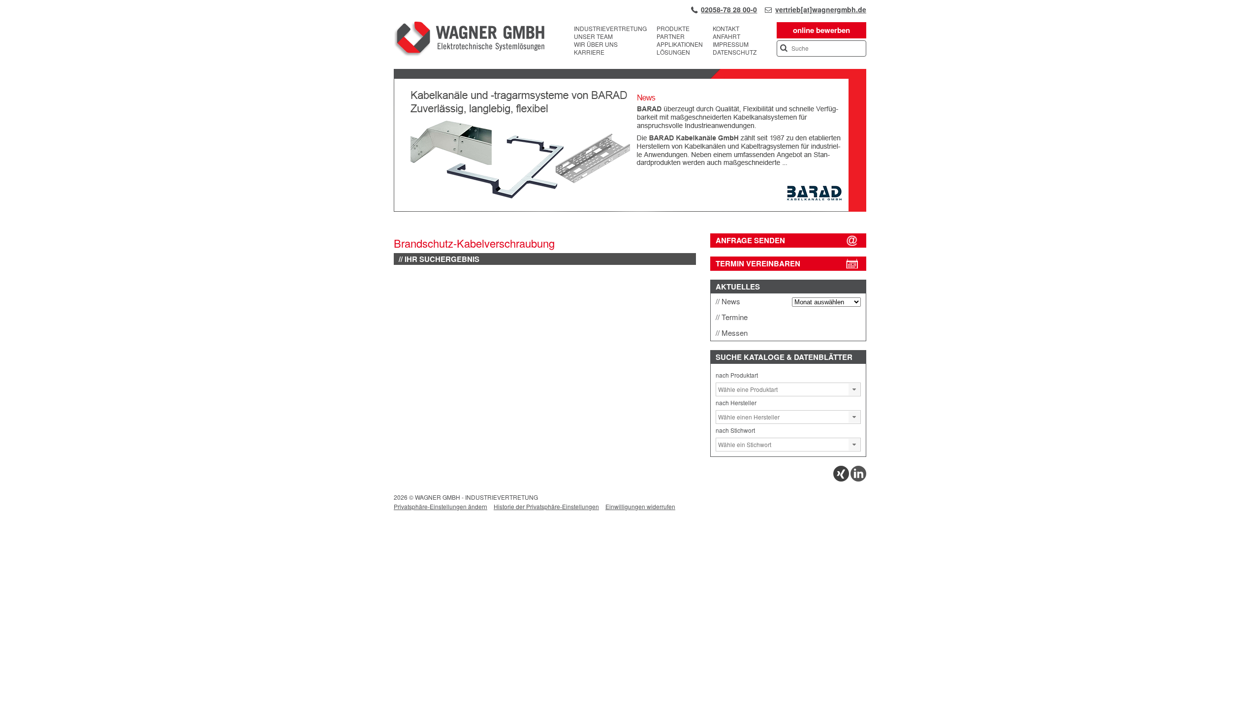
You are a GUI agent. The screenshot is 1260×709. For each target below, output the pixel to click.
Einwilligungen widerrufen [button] (640, 506)
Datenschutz (734, 52)
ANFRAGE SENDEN (750, 240)
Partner (671, 36)
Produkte (673, 28)
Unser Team (593, 36)
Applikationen (680, 44)
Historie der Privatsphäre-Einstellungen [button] (546, 506)
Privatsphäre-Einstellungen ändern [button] (440, 506)
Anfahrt (726, 36)
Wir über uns (596, 44)
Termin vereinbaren (758, 263)
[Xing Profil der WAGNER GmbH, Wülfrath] (841, 479)
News (731, 301)
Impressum (731, 44)
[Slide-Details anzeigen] (630, 209)
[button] (854, 389)
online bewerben (821, 30)
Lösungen (673, 52)
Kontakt (726, 28)
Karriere (589, 52)
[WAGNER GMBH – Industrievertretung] (469, 40)
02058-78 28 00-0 (729, 9)
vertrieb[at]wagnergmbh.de (820, 9)
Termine (735, 317)
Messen (735, 332)
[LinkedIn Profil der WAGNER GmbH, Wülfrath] (858, 479)
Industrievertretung (610, 28)
